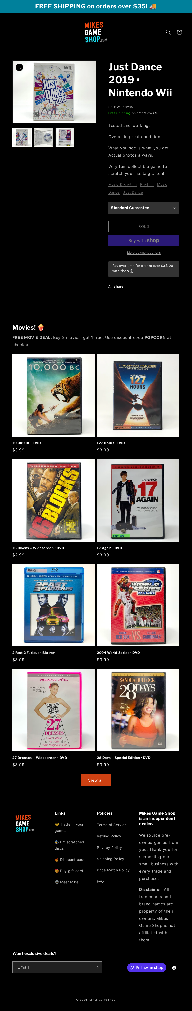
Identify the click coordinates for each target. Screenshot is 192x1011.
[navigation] (75, 854)
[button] (10, 32)
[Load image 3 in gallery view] (65, 137)
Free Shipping (119, 113)
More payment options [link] (144, 252)
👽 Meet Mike (67, 882)
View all (96, 780)
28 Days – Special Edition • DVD (124, 758)
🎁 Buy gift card (69, 871)
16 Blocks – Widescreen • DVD (38, 548)
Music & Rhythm (122, 184)
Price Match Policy (113, 870)
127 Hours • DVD (111, 443)
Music (162, 184)
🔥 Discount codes (71, 859)
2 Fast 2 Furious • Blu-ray (33, 653)
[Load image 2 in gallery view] (43, 137)
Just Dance (133, 192)
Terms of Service (112, 825)
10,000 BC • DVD (26, 443)
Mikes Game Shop (103, 999)
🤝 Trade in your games (69, 827)
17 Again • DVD (109, 548)
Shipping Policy (110, 859)
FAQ (100, 881)
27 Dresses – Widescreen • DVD (39, 758)
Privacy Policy (109, 847)
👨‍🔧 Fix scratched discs (69, 845)
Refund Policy (109, 836)
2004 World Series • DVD (118, 653)
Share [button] (119, 286)
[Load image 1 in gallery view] (22, 137)
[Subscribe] (96, 967)
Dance (114, 192)
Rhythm (147, 184)
